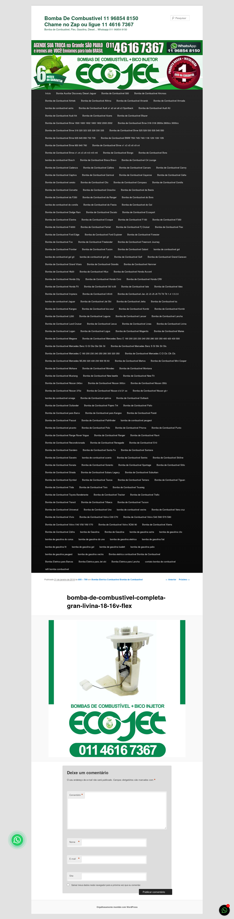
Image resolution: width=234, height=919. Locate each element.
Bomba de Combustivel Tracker (109, 494)
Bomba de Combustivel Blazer (132, 115)
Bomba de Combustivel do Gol (137, 204)
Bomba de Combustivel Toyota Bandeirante (66, 494)
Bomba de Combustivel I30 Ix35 (100, 286)
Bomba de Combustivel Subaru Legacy (100, 472)
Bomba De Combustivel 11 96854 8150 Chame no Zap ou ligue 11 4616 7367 (91, 21)
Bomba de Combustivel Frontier (61, 249)
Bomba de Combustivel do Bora (137, 197)
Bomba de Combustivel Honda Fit (62, 286)
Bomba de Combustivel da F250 (61, 197)
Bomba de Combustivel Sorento (97, 465)
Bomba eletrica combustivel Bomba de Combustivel (134, 554)
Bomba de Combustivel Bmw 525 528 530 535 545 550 (136, 130)
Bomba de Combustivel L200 (59, 316)
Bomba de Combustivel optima (96, 398)
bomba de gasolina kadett (112, 546)
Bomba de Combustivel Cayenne (135, 175)
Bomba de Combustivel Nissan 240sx (64, 383)
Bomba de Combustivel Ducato (101, 212)
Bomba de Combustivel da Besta (137, 189)
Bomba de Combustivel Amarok (132, 100)
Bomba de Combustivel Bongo (118, 152)
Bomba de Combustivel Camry (171, 167)
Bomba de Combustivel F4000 (60, 227)
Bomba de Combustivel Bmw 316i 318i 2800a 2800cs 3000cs (148, 123)
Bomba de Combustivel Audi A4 (61, 115)
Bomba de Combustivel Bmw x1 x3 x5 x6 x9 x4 (116, 145)
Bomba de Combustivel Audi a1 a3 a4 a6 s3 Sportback (106, 108)
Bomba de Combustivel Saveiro (61, 457)
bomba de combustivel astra (59, 108)
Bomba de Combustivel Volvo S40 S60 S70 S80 (147, 517)
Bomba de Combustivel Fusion (97, 249)
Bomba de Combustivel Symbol (61, 479)
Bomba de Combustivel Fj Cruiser (133, 227)
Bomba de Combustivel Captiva (61, 175)
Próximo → (184, 579)
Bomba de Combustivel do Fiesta (99, 204)
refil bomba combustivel (57, 569)
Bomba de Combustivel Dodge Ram (63, 212)
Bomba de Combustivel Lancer (131, 316)
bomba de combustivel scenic (97, 457)
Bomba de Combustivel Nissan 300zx (106, 383)
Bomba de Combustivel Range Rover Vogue (67, 435)
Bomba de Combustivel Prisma (130, 427)
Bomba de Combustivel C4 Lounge (139, 160)
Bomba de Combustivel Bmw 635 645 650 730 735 (70, 137)
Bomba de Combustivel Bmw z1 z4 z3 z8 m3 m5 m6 (71, 152)
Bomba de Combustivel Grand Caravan (167, 256)
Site (71, 875)
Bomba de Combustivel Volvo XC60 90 (117, 524)
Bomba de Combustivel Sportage (134, 465)
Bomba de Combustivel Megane (61, 338)
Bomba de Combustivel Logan (60, 331)
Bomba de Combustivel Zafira (60, 531)
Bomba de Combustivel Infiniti (97, 293)
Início (48, 93)
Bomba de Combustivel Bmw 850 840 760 (66, 145)
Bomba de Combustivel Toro (93, 487)
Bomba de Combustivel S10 (143, 442)
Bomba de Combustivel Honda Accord (133, 271)
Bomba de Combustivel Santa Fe (99, 450)
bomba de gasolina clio (170, 531)
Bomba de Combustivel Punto (166, 427)
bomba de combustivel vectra (131, 509)
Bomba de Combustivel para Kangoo (103, 413)
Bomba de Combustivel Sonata (60, 465)
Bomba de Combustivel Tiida (59, 487)
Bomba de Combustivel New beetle (100, 375)
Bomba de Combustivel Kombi (134, 308)
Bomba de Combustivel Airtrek (60, 100)
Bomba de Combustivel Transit (60, 502)
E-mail (74, 859)
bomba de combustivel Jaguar (60, 301)
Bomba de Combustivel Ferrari (96, 227)
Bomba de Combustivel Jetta (131, 301)
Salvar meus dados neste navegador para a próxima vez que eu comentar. (106, 884)
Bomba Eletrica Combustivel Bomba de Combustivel (117, 579)
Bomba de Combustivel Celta (171, 175)
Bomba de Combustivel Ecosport (138, 212)
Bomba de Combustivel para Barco (62, 413)
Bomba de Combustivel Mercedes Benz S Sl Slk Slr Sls (139, 346)
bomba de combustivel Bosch (60, 160)
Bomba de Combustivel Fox (59, 241)
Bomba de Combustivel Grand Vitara (63, 264)
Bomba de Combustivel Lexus (102, 323)
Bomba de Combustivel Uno (98, 509)
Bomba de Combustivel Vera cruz (168, 509)
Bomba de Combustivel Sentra (132, 457)
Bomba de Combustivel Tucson (133, 502)
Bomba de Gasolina (114, 531)
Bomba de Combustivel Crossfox (99, 189)
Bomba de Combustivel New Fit (139, 375)
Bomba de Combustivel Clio (94, 182)
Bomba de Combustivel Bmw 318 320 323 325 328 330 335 (74, 130)
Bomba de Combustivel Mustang (61, 375)
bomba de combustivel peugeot (136, 420)
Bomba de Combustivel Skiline (168, 457)
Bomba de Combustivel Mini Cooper (168, 360)
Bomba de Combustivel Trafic (144, 494)
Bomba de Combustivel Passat (60, 420)
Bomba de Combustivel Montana (135, 368)
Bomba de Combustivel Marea (169, 331)
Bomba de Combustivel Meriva (130, 360)
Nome (74, 842)
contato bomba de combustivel (160, 561)
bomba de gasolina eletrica (123, 539)
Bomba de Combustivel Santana (137, 450)
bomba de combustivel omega (60, 398)
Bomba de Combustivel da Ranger (99, 197)
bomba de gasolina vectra (90, 554)
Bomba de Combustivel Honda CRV (144, 279)
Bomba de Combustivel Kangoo (61, 308)
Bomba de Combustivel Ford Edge (62, 234)
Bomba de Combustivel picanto (60, 427)
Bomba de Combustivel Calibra (98, 167)
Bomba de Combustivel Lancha (167, 316)
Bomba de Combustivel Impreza (61, 293)
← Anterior (171, 579)
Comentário (76, 795)
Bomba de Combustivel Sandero (61, 450)
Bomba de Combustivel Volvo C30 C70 (98, 517)
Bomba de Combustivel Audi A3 (154, 108)
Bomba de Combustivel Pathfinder (98, 420)
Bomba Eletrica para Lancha (126, 561)
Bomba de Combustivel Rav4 (144, 435)
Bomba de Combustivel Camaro (135, 167)
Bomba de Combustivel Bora (153, 152)
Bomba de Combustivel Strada (60, 472)
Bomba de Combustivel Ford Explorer (103, 234)
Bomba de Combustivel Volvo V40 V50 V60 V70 (69, 524)
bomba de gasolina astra (142, 531)
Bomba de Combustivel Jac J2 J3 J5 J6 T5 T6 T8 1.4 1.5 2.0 (148, 293)
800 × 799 (83, 579)
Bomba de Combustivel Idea (168, 286)
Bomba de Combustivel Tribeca (96, 502)
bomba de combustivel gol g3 (59, 256)
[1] (224, 912)
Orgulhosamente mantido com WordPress (117, 907)
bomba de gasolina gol (83, 546)
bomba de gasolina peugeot (58, 554)
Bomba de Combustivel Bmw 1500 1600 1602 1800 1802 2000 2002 (78, 123)
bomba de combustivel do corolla (61, 204)
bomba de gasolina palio (143, 546)
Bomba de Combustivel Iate (135, 286)
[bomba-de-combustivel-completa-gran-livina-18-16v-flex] (117, 688)
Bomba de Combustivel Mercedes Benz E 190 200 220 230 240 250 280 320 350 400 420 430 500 (131, 338)
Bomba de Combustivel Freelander (95, 241)
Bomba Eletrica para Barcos (59, 561)
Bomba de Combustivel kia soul (98, 308)
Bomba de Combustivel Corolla (167, 182)
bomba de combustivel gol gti (94, 256)
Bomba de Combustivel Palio (137, 405)
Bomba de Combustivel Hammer (140, 264)
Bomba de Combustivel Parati (142, 413)
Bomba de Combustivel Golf (128, 256)
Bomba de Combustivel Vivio (59, 517)
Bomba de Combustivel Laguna (94, 316)
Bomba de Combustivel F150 (132, 219)
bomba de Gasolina (89, 531)
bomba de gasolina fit (55, 546)
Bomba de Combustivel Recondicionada (65, 442)
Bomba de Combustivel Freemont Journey (139, 241)
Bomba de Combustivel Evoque (97, 219)
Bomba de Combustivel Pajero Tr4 (101, 405)
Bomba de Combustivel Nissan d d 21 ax (107, 390)
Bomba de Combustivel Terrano (133, 479)
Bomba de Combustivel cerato (60, 182)
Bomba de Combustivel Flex (169, 227)
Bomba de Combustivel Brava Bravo (98, 160)
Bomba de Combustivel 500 (115, 93)
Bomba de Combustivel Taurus (97, 479)
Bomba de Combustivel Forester (143, 234)
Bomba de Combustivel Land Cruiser (63, 323)
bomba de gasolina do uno (92, 539)
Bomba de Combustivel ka (164, 301)
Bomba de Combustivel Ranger (109, 435)
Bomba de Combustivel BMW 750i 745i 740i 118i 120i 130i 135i (132, 137)
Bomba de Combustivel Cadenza (61, 167)
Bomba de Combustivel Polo (96, 427)
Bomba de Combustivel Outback (132, 398)
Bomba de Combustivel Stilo (171, 465)
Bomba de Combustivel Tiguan (170, 479)
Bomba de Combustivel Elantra (60, 219)
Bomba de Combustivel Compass (130, 182)
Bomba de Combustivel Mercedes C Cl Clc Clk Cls (150, 353)
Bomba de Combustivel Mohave (61, 368)
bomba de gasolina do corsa (59, 539)
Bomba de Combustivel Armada (169, 100)
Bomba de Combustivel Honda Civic (103, 279)
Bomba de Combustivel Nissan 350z (149, 383)
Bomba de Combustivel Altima (96, 100)
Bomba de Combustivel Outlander (62, 405)
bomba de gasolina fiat (153, 539)
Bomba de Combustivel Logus (95, 331)
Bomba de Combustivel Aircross (150, 93)
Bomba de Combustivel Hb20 (59, 271)
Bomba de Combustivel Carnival (98, 175)
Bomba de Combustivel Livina (171, 323)
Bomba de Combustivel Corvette (61, 189)
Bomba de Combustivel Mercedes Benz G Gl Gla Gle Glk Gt (75, 346)
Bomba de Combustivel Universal (61, 509)
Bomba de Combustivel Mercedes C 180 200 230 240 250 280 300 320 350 (82, 353)
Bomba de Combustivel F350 (166, 219)
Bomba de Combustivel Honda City (62, 279)
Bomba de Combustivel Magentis (132, 331)
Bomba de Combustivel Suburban (141, 472)
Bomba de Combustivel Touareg (128, 487)
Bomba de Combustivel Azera (97, 115)
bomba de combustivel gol (167, 249)
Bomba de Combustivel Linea (136, 323)
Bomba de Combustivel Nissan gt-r (150, 390)
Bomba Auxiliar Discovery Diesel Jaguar (76, 93)
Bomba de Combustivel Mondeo (98, 368)
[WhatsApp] (17, 840)
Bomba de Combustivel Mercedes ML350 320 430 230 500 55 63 (77, 360)
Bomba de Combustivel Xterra (157, 524)
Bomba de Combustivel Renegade (107, 442)
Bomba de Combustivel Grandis (103, 264)
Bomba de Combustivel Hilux (94, 271)
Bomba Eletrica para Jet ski (92, 561)
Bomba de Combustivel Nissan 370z (63, 390)
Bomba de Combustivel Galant (133, 249)
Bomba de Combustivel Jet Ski (96, 301)
